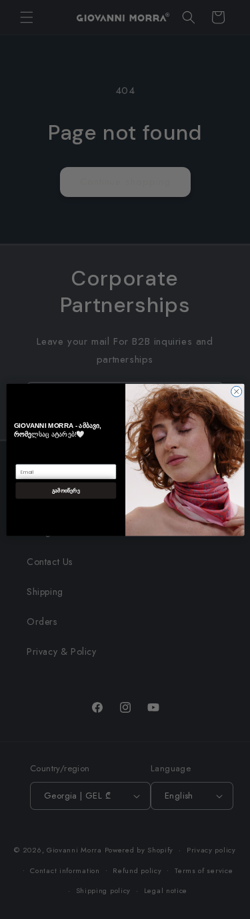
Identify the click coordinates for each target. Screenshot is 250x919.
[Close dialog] (236, 391)
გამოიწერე (65, 490)
